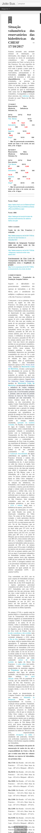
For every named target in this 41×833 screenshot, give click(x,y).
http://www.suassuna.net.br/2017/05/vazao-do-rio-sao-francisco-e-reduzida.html (21, 237)
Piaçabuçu (15, 670)
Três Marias (12, 119)
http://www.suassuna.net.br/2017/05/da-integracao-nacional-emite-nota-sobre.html (21, 252)
